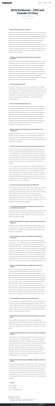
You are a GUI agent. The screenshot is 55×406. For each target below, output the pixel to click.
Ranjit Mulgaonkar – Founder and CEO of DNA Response (21, 400)
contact (50, 2)
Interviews (14, 396)
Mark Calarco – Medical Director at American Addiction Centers (23, 399)
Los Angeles (16, 397)
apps (11, 396)
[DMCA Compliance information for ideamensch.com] (41, 405)
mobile (18, 396)
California (12, 397)
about (40, 2)
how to (44, 2)
